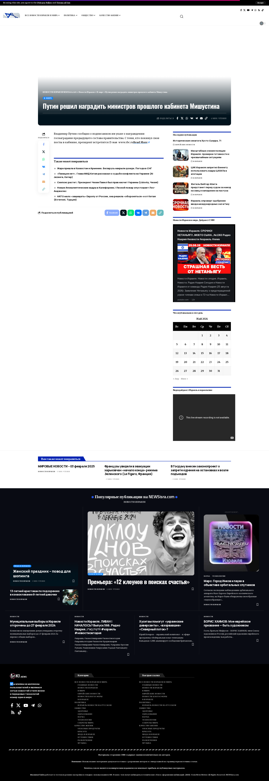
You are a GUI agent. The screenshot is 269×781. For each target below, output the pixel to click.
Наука (207, 576)
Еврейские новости (185, 144)
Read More (140, 142)
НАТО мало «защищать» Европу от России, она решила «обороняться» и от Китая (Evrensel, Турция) (105, 198)
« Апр (176, 378)
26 (177, 370)
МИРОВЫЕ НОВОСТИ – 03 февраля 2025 (66, 466)
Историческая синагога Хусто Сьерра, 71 (197, 140)
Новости (14, 616)
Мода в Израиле (22, 566)
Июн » (184, 378)
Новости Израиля (46, 471)
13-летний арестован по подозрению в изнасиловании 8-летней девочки (34, 592)
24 (218, 362)
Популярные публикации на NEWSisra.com (135, 496)
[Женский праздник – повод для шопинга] (44, 548)
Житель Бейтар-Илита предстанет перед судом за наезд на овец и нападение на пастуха (211, 187)
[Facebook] (241, 10)
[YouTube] (248, 10)
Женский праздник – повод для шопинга (42, 573)
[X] (244, 10)
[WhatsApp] (255, 10)
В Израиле (198, 161)
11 (227, 344)
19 (177, 362)
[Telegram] (252, 10)
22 (202, 362)
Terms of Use (63, 2)
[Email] (201, 118)
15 (202, 353)
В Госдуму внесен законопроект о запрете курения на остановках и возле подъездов (199, 470)
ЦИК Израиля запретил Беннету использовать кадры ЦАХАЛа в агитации (209, 170)
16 (210, 353)
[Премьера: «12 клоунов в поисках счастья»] (141, 543)
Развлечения (95, 574)
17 (218, 353)
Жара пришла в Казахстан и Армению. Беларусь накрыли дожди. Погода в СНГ (104, 168)
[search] (222, 16)
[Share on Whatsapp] (187, 118)
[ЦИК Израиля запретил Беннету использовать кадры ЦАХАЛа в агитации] (181, 171)
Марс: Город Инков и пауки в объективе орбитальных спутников (229, 583)
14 (194, 353)
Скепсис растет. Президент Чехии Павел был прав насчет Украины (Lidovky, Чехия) (107, 182)
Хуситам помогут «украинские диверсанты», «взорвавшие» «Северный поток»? (161, 625)
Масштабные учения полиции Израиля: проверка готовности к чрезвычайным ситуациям (210, 154)
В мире (48, 98)
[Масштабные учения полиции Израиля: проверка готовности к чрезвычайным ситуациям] (181, 155)
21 (194, 362)
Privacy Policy (44, 2)
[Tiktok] (262, 10)
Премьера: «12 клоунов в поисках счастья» (138, 581)
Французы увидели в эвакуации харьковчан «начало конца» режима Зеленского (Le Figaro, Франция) (131, 470)
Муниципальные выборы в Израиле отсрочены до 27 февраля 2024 (35, 623)
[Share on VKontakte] (192, 118)
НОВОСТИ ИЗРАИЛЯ (134, 502)
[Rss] (259, 10)
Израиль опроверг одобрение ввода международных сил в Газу (210, 202)
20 (185, 362)
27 (185, 370)
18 (227, 353)
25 (226, 362)
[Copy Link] (206, 118)
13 (185, 353)
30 (210, 370)
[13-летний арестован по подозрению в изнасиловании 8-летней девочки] (70, 597)
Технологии (218, 576)
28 (194, 370)
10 (218, 344)
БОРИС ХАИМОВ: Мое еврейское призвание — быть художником (227, 623)
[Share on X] (182, 118)
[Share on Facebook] (177, 118)
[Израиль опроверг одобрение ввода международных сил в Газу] (181, 205)
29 (202, 370)
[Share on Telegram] (196, 118)
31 (218, 370)
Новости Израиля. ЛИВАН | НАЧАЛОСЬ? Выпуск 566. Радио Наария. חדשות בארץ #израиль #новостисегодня (97, 627)
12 (177, 353)
